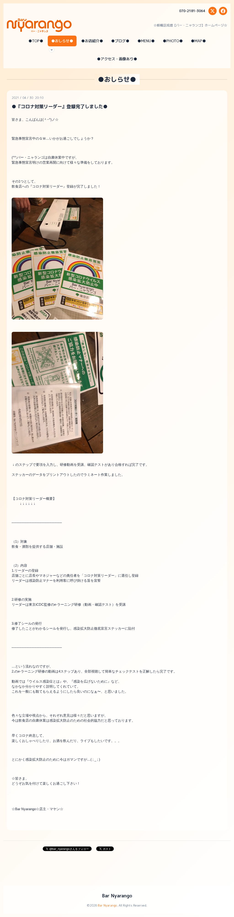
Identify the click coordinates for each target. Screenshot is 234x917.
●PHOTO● (173, 40)
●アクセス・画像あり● (117, 58)
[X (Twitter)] (212, 11)
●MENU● (146, 40)
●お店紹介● (92, 40)
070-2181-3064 (192, 11)
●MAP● (198, 40)
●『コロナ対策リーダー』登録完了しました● (60, 106)
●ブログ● (120, 40)
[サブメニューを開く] (51, 49)
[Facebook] (223, 11)
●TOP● (35, 40)
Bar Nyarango (117, 895)
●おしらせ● (62, 40)
